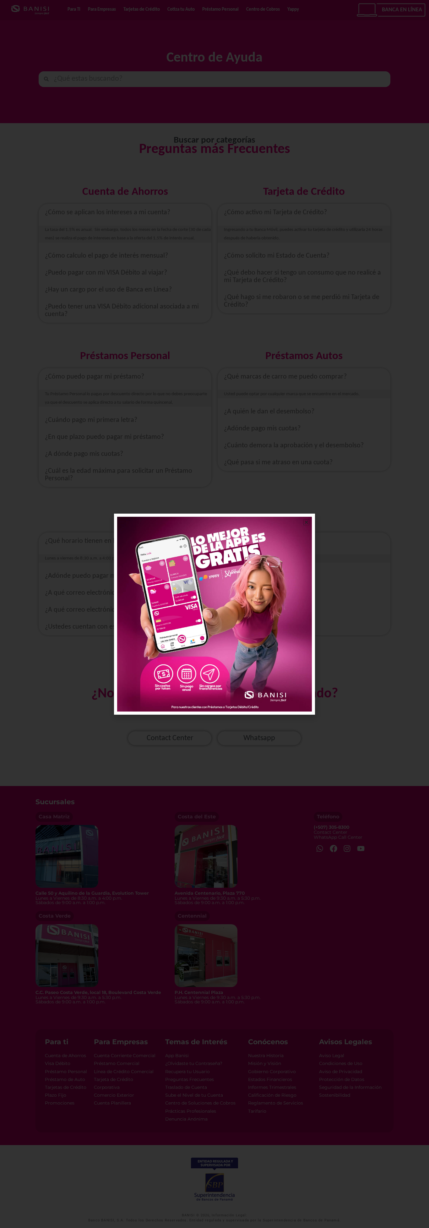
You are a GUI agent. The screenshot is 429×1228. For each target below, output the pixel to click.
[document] (214, 614)
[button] (306, 522)
